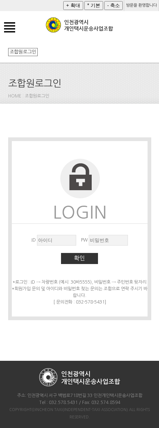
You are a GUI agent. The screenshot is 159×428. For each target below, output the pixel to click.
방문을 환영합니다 (141, 5)
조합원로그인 (23, 51)
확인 (79, 258)
